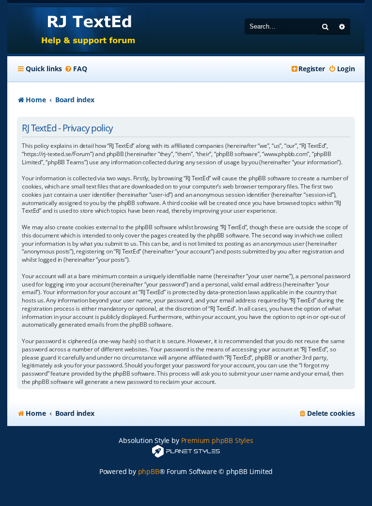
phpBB (148, 471)
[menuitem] (75, 69)
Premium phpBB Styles (217, 440)
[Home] (79, 29)
